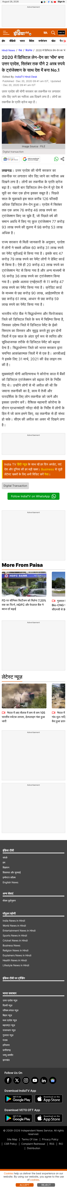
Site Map (12, 1139)
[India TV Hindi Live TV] (61, 32)
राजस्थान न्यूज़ (9, 1030)
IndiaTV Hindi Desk (26, 76)
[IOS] (42, 2)
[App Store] (49, 1099)
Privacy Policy (50, 1139)
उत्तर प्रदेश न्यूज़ (10, 1000)
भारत (22, 41)
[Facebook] (8, 1080)
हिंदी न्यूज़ (22, 464)
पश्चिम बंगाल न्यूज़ (10, 1010)
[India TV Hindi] (22, 32)
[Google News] (11, 159)
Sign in (61, 1)
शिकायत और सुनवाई (12, 872)
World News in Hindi (14, 925)
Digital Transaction (15, 485)
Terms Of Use (30, 1139)
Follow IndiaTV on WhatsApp (30, 496)
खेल (53, 41)
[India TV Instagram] (25, 1080)
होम (3, 41)
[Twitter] (17, 1080)
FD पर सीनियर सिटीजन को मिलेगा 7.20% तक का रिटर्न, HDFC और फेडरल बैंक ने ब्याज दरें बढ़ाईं (24, 605)
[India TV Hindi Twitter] (52, 2)
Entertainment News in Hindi (19, 930)
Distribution (33, 1148)
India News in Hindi (14, 920)
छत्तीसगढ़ (7, 1049)
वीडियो (12, 41)
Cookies (8, 1173)
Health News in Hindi (15, 960)
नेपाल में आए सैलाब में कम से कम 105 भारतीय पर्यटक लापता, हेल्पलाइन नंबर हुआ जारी (23, 717)
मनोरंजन (43, 41)
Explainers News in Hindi (17, 955)
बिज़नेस (29, 50)
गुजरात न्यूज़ (8, 1035)
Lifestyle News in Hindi (16, 965)
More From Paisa (22, 565)
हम (4, 862)
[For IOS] (49, 1118)
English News (10, 882)
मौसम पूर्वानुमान (9, 900)
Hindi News (8, 50)
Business (47, 469)
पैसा (20, 50)
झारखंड (6, 1059)
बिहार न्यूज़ (7, 1015)
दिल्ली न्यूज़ (7, 1005)
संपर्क (5, 857)
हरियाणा (6, 1045)
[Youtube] (34, 1080)
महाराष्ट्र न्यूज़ (9, 1025)
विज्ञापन (6, 867)
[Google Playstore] (18, 1099)
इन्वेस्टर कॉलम (9, 877)
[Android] (45, 2)
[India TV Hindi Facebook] (49, 2)
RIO (61, 1143)
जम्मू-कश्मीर (8, 1054)
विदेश (31, 41)
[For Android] (18, 1118)
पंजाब (5, 1040)
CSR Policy (10, 1143)
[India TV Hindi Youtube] (55, 2)
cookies (34, 1179)
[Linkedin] (43, 1080)
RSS (51, 1143)
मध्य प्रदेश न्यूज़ (10, 1020)
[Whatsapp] (56, 159)
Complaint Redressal (33, 1143)
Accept (24, 1184)
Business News (11, 945)
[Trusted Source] (31, 159)
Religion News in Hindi (15, 950)
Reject (46, 1184)
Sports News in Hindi (15, 935)
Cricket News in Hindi (15, 940)
